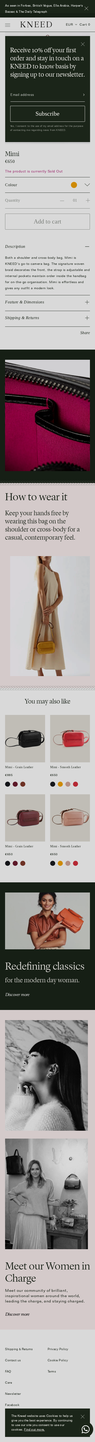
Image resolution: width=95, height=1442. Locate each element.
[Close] (83, 44)
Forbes (53, 11)
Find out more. (34, 1429)
